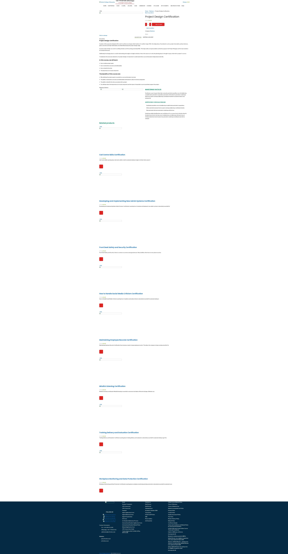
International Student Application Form (132, 523)
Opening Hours (149, 508)
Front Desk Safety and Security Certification (118, 247)
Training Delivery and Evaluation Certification (119, 432)
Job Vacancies (148, 520)
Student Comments (127, 504)
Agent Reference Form (127, 514)
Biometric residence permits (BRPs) (177, 536)
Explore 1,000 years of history (175, 532)
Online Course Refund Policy (175, 502)
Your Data (170, 516)
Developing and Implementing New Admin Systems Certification (127, 201)
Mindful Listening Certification (112, 386)
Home (146, 11)
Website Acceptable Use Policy (176, 508)
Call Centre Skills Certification (112, 155)
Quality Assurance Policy (174, 514)
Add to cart (158, 24)
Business (152, 11)
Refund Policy (171, 520)
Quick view (101, 170)
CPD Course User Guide (128, 529)
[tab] (138, 37)
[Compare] (101, 152)
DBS (146, 516)
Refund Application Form (128, 527)
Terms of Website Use (173, 506)
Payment (124, 510)
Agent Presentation (127, 516)
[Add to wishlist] (101, 163)
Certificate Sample (172, 523)
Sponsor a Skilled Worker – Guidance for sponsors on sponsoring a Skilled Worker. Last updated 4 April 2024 (178, 543)
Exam (123, 502)
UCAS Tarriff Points (150, 514)
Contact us (148, 502)
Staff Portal (148, 506)
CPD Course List (126, 506)
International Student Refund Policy (131, 525)
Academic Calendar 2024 (151, 510)
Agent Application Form (128, 512)
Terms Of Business (172, 504)
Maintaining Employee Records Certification (118, 340)
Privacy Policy (171, 510)
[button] (101, 166)
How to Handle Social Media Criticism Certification (121, 294)
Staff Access (148, 504)
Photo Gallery (148, 518)
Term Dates (148, 512)
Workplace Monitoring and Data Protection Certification (123, 479)
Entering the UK (172, 534)
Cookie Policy (171, 512)
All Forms (124, 518)
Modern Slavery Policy (173, 518)
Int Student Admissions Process (130, 520)
